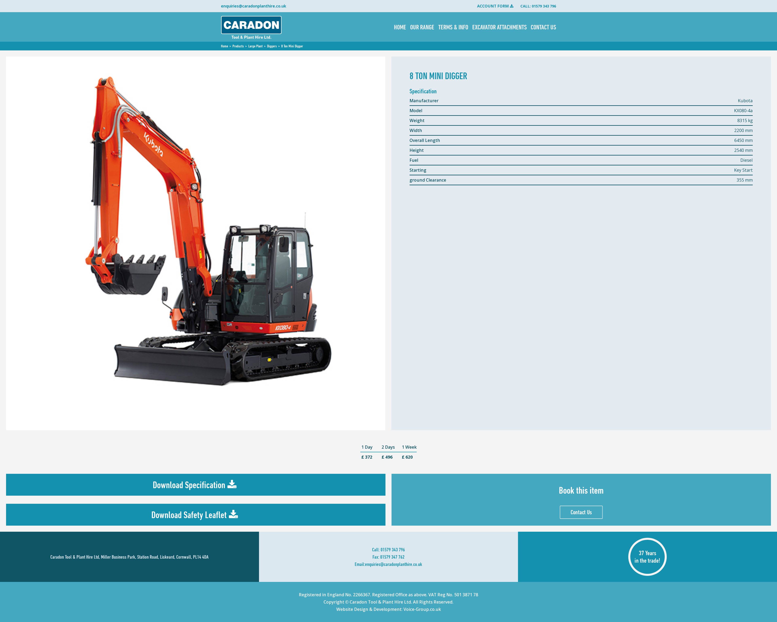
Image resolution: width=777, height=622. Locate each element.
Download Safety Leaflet (189, 514)
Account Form (493, 6)
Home (400, 27)
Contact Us (543, 27)
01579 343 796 (393, 549)
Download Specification (189, 484)
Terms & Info (453, 27)
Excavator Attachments (499, 27)
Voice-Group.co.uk (422, 609)
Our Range (422, 27)
